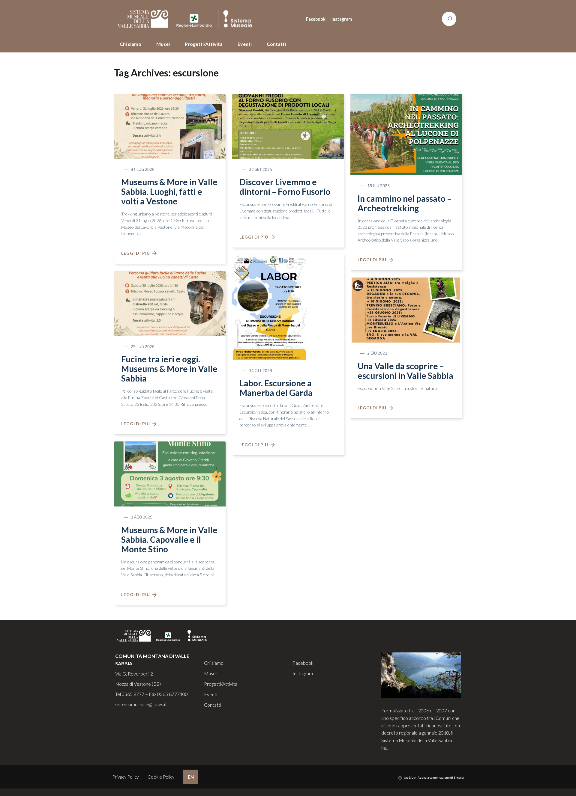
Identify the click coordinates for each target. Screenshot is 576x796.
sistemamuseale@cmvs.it (141, 704)
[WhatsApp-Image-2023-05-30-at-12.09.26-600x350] (406, 309)
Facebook (316, 19)
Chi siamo (130, 44)
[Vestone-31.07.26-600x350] (170, 125)
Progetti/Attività (204, 44)
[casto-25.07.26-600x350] (170, 302)
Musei (163, 44)
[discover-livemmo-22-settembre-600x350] (288, 125)
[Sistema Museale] (187, 19)
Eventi (245, 44)
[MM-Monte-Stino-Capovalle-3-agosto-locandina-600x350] (170, 473)
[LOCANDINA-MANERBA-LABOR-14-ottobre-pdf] (269, 306)
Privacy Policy (125, 777)
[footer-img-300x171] (421, 674)
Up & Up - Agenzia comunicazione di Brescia (434, 777)
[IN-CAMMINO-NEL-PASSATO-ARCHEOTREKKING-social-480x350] (406, 133)
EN (191, 777)
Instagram (342, 19)
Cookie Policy (161, 777)
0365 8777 (133, 694)
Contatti (276, 44)
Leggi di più (136, 253)
